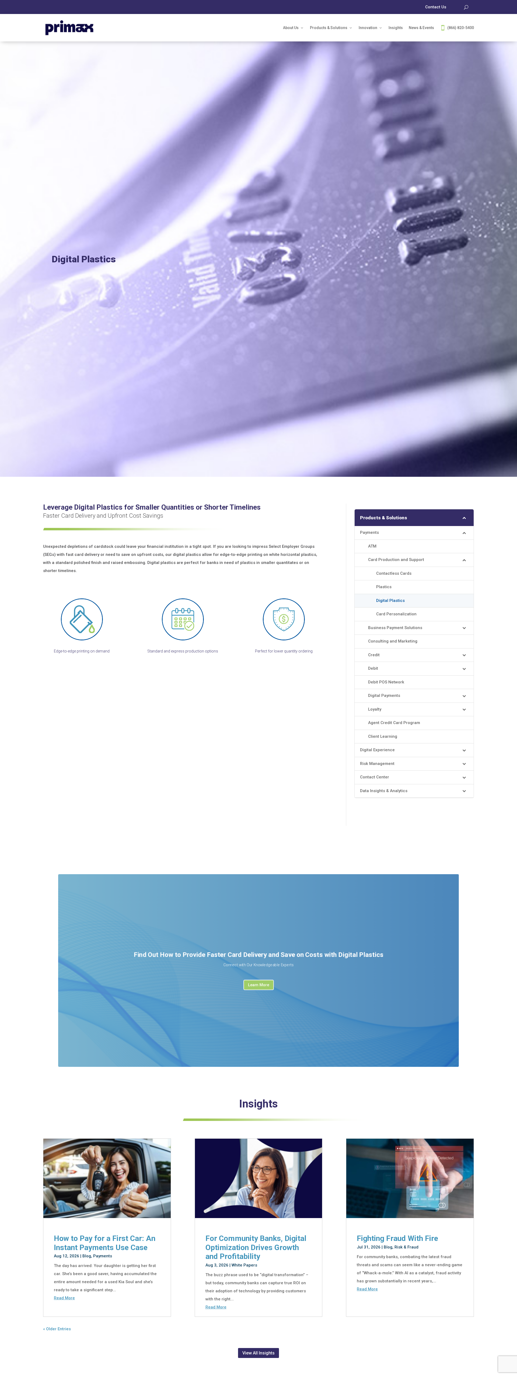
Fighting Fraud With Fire (397, 1238)
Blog (86, 1256)
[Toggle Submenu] (464, 517)
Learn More (258, 985)
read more (64, 1298)
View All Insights (258, 1353)
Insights (396, 28)
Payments (102, 1256)
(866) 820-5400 (460, 28)
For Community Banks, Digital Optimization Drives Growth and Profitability (255, 1247)
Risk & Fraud (406, 1247)
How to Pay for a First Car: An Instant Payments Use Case (104, 1243)
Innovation (368, 28)
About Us (291, 28)
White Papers (244, 1265)
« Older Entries (57, 1328)
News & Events (421, 28)
